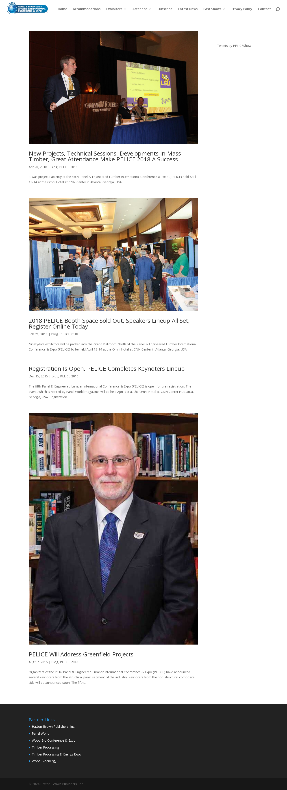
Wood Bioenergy (44, 761)
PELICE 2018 (68, 167)
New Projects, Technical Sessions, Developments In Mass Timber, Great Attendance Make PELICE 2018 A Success (105, 156)
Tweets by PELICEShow (234, 45)
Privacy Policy (241, 9)
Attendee (140, 9)
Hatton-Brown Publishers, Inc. (53, 726)
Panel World (40, 733)
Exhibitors (114, 9)
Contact (264, 9)
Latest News (188, 9)
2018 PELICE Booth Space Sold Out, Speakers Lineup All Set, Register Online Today (109, 323)
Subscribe (164, 9)
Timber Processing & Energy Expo (56, 754)
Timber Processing (45, 747)
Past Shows (212, 9)
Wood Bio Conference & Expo (54, 740)
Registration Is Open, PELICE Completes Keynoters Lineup (107, 368)
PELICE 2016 (69, 376)
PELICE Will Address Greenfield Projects (81, 654)
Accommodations (86, 9)
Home (62, 9)
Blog (54, 167)
